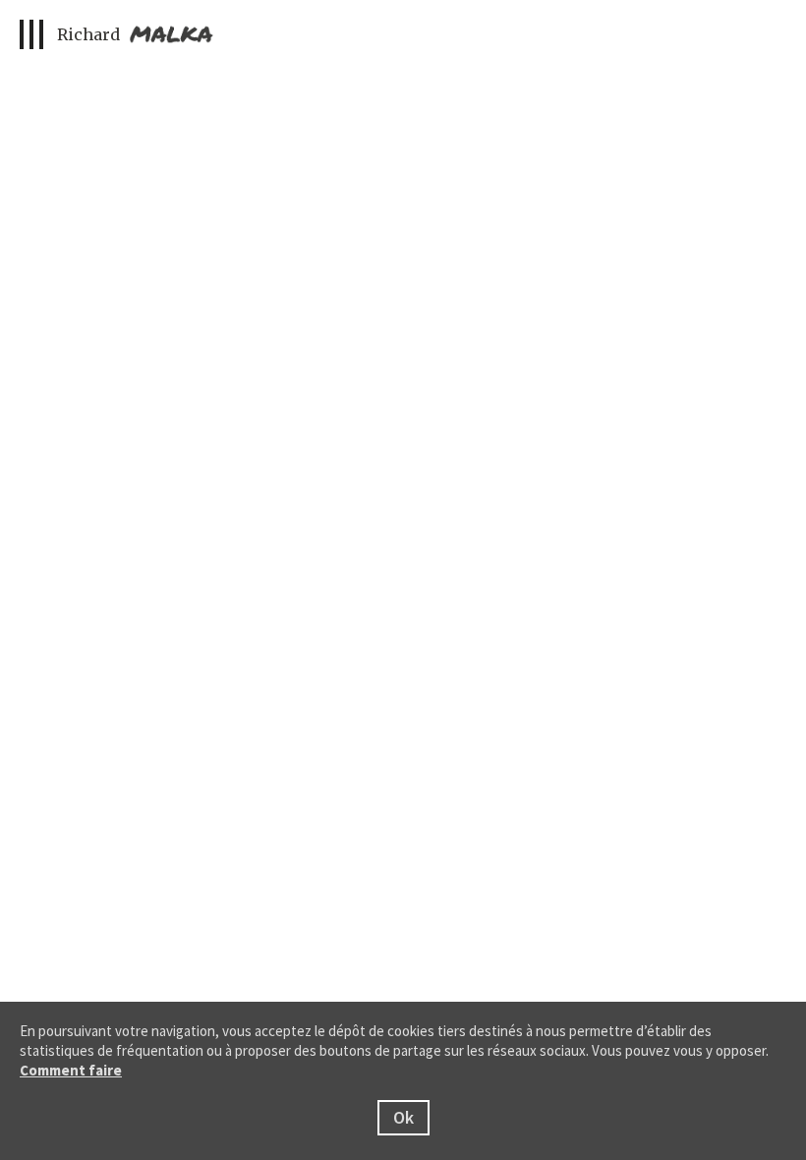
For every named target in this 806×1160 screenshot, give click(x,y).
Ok (403, 1117)
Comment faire (71, 1070)
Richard (90, 34)
